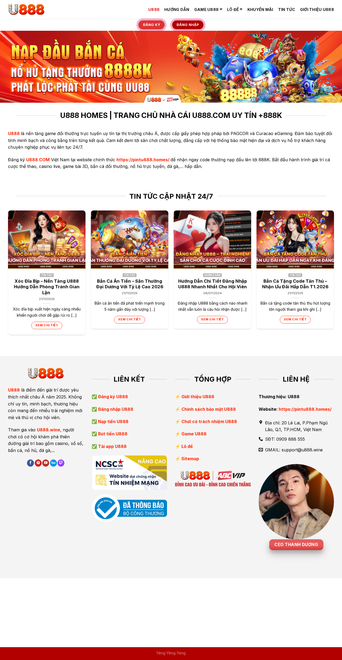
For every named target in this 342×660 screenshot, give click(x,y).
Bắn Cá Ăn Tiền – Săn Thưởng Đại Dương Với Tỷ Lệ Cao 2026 (129, 284)
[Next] (334, 274)
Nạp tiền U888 (113, 421)
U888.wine (48, 429)
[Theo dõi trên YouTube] (45, 463)
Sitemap (190, 458)
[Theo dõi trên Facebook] (30, 463)
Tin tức (286, 9)
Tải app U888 (112, 446)
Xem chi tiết (46, 325)
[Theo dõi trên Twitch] (60, 463)
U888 (154, 9)
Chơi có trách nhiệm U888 (209, 421)
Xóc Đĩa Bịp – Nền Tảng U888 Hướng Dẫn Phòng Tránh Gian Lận (47, 286)
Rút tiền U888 (112, 433)
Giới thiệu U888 (317, 9)
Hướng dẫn (176, 9)
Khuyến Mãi (260, 9)
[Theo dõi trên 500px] (53, 463)
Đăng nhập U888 (115, 409)
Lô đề (233, 9)
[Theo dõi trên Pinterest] (38, 463)
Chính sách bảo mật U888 (208, 409)
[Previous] (8, 274)
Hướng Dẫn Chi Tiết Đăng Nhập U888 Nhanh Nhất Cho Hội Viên (212, 284)
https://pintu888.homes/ (142, 159)
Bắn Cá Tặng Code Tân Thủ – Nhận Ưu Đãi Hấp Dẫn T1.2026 (295, 284)
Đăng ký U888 (112, 396)
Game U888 (206, 9)
